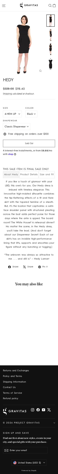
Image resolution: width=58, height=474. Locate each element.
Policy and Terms (12, 376)
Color (29, 108)
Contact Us (9, 387)
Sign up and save (16, 432)
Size (5, 108)
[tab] (11, 174)
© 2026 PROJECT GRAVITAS (21, 422)
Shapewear (10, 120)
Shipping (7, 94)
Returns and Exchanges (16, 371)
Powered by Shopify (29, 470)
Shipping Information (14, 382)
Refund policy (10, 398)
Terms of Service (12, 393)
